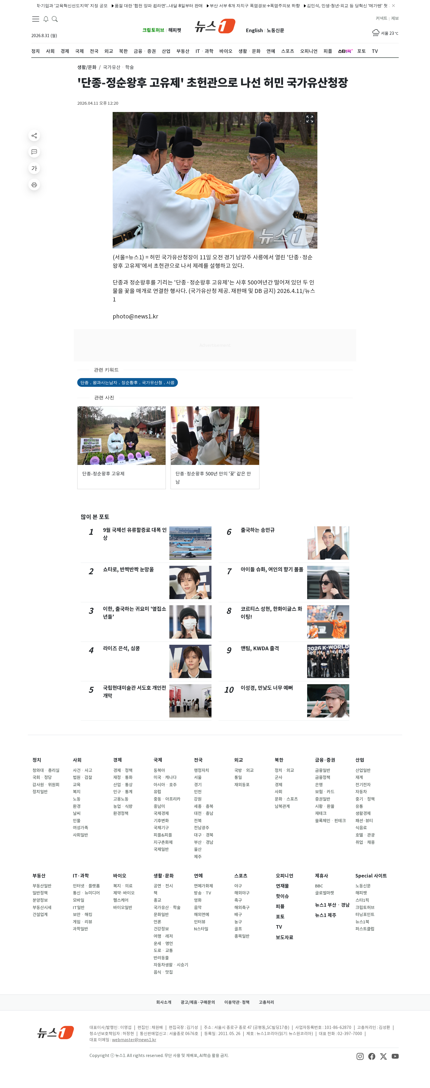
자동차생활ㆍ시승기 (171, 965)
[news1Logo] (55, 1032)
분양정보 (40, 900)
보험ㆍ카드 (324, 791)
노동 (76, 799)
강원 (198, 799)
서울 (198, 777)
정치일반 (40, 791)
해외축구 (242, 907)
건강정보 (161, 929)
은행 (319, 784)
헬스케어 (120, 900)
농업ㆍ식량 (123, 806)
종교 (157, 900)
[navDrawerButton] (35, 19)
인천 (198, 791)
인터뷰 (199, 922)
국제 (158, 760)
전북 (198, 820)
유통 (359, 806)
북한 (279, 760)
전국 (198, 760)
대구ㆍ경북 (203, 835)
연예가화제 (203, 886)
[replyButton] (34, 152)
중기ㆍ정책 (365, 799)
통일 (238, 777)
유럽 (157, 791)
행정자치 (201, 770)
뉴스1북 (362, 922)
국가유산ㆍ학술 (167, 907)
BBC (319, 886)
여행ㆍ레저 (163, 936)
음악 (198, 907)
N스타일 (201, 929)
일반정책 (40, 893)
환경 (76, 806)
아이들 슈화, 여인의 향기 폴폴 (272, 569)
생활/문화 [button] (87, 67)
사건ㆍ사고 (82, 770)
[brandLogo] (215, 25)
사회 (77, 760)
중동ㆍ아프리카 (167, 799)
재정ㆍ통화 (123, 777)
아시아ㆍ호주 (165, 784)
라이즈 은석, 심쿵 (121, 648)
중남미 (159, 806)
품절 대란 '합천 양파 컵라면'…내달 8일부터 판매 (138, 5)
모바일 (78, 900)
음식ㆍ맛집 (163, 972)
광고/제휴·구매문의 (198, 1002)
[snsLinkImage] (360, 1056)
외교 (238, 760)
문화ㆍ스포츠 (286, 799)
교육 (76, 784)
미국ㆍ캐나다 (165, 777)
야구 (238, 886)
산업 (359, 760)
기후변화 (161, 820)
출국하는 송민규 (258, 530)
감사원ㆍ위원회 (45, 784)
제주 (198, 856)
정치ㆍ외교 (284, 770)
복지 (76, 791)
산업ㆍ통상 (123, 784)
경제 (117, 760)
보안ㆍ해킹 (82, 914)
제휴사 (321, 876)
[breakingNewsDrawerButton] (46, 18)
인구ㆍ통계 (123, 791)
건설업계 (40, 914)
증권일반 (322, 799)
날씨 (76, 813)
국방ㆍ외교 (244, 770)
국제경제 (161, 813)
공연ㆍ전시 (163, 886)
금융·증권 (325, 760)
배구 (238, 914)
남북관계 (282, 806)
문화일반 (161, 914)
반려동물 (161, 958)
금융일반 (322, 770)
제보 (395, 18)
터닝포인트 (364, 914)
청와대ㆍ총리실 (45, 770)
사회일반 (80, 835)
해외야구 (242, 893)
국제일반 (161, 849)
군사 (278, 777)
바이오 (119, 876)
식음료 (361, 827)
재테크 (320, 813)
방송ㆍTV (202, 893)
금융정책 (322, 777)
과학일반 (80, 929)
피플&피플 (163, 835)
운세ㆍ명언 (163, 943)
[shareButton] (34, 135)
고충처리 (266, 1002)
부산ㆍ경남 (203, 842)
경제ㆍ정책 (123, 770)
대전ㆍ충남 (203, 813)
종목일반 (242, 936)
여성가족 (80, 827)
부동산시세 (41, 907)
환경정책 (120, 813)
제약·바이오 (124, 893)
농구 (238, 922)
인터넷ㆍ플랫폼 (86, 886)
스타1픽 (362, 900)
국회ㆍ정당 (42, 777)
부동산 (39, 876)
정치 (36, 760)
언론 (157, 922)
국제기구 (161, 827)
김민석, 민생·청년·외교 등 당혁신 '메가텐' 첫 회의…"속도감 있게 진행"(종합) (355, 5)
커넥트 (381, 18)
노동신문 (275, 30)
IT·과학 (81, 876)
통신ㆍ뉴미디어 (86, 893)
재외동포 (242, 784)
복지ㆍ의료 (123, 886)
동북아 (159, 770)
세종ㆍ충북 (203, 806)
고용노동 (120, 799)
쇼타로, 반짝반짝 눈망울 (128, 569)
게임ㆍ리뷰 (82, 922)
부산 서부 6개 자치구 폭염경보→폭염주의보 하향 (234, 5)
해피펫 (174, 30)
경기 (198, 784)
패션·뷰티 (364, 820)
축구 (238, 900)
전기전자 (363, 784)
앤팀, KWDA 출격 (260, 648)
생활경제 (363, 813)
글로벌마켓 (324, 893)
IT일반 (79, 907)
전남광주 (201, 827)
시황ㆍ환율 (324, 806)
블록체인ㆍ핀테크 (330, 820)
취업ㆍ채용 (365, 842)
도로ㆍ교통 (163, 950)
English (254, 30)
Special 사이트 (371, 876)
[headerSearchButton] (55, 18)
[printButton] (34, 184)
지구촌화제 (163, 842)
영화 (198, 900)
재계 (359, 777)
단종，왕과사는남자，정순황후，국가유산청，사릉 (127, 382)
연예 (198, 876)
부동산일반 (41, 886)
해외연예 (201, 914)
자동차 (361, 791)
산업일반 (363, 770)
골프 (238, 929)
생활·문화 (164, 876)
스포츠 (240, 876)
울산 (198, 849)
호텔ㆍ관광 (365, 835)
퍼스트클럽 (364, 929)
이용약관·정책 (237, 1002)
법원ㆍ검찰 (82, 777)
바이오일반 (122, 907)
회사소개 (163, 1002)
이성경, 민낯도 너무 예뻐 (267, 687)
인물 (76, 820)
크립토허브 (153, 30)
